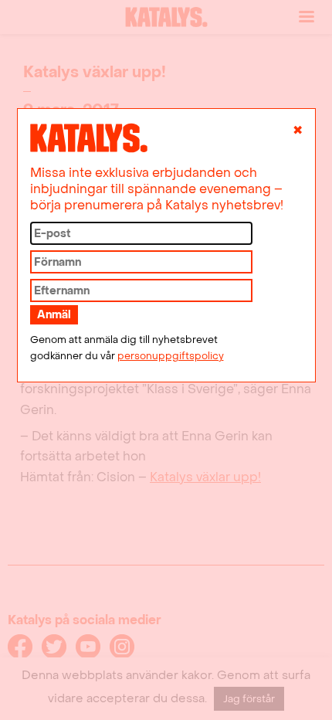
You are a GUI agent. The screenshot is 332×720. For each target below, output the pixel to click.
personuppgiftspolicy (170, 356)
